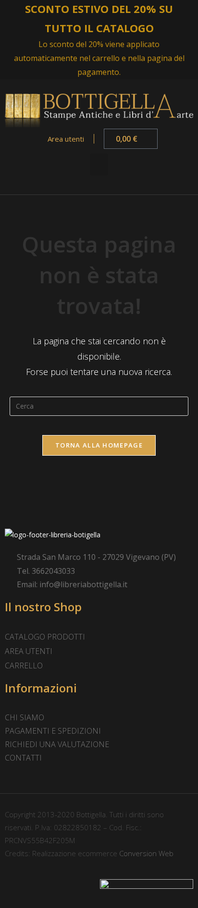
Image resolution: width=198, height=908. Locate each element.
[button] (99, 164)
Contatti (23, 757)
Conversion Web (145, 853)
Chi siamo (24, 717)
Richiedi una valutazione (57, 744)
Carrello (24, 665)
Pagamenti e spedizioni (53, 731)
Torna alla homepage (99, 445)
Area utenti (65, 139)
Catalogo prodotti (45, 636)
